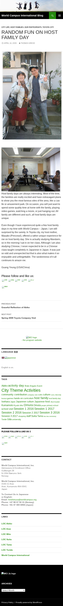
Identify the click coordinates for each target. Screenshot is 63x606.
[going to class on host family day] (31, 169)
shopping (22, 416)
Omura (28, 405)
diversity (58, 395)
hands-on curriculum (24, 398)
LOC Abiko (6, 523)
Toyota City (48, 27)
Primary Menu (59, 15)
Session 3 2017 (9, 416)
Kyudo (16, 405)
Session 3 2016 (50, 412)
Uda (9, 419)
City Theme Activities (21, 390)
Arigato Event (36, 386)
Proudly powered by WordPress (29, 602)
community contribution (14, 394)
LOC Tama (6, 544)
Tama (40, 416)
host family (41, 398)
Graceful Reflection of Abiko (15, 306)
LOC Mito (6, 534)
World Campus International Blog (22, 15)
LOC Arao (6, 529)
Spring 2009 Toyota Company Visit (18, 316)
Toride (4, 419)
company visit (32, 395)
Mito (21, 405)
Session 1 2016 (24, 408)
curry (53, 395)
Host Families (17, 27)
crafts (40, 395)
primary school (52, 405)
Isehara (5, 401)
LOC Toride (7, 550)
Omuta (37, 405)
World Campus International (15, 555)
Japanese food (42, 401)
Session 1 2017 (44, 408)
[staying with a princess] (32, 95)
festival (3, 398)
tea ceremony (51, 416)
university (16, 419)
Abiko (4, 385)
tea (45, 416)
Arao (27, 386)
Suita (34, 416)
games (10, 398)
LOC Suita (6, 539)
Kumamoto (7, 405)
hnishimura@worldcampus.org (22, 499)
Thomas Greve (28, 43)
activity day (16, 385)
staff (28, 416)
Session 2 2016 (11, 412)
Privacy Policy (7, 602)
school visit (7, 409)
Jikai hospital (54, 402)
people (43, 405)
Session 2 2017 (30, 412)
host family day (55, 398)
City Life (5, 27)
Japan (12, 402)
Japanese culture (25, 401)
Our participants (33, 27)
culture (46, 394)
